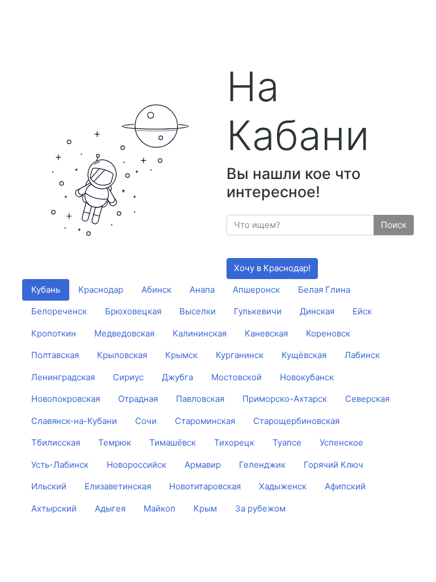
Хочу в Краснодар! (272, 268)
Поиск (393, 224)
